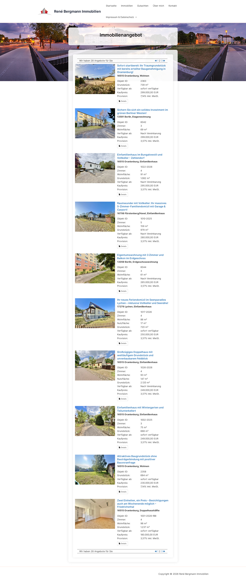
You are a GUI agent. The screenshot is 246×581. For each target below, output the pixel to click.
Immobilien (127, 5)
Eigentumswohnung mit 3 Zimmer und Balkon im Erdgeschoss (140, 256)
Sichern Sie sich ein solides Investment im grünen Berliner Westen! (142, 111)
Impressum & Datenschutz (120, 17)
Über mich (158, 5)
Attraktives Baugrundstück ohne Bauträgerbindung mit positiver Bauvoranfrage (137, 459)
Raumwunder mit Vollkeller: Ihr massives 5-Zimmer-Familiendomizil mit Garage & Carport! (141, 206)
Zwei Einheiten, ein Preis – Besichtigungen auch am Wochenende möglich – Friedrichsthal (142, 503)
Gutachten (142, 5)
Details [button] (123, 101)
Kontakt (173, 5)
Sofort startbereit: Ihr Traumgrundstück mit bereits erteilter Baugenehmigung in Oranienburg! (141, 69)
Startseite (111, 5)
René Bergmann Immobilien (77, 11)
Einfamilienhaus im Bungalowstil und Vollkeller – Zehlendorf (139, 156)
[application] (135, 17)
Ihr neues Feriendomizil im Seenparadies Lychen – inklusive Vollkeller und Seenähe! (142, 301)
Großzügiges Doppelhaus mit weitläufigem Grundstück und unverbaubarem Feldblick (135, 355)
